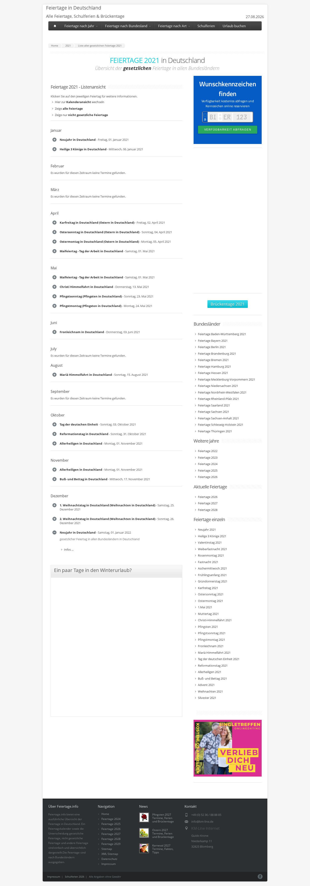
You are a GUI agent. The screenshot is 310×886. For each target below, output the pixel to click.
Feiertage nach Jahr (79, 26)
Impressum (108, 864)
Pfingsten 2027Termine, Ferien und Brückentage (163, 818)
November (60, 460)
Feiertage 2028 (111, 839)
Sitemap (106, 849)
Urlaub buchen (234, 26)
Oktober (58, 415)
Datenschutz (109, 859)
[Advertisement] (228, 223)
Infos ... (69, 549)
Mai (54, 267)
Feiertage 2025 (111, 824)
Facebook (260, 876)
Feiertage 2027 (111, 834)
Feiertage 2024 (111, 819)
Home (105, 814)
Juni (54, 322)
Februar (57, 165)
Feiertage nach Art (172, 26)
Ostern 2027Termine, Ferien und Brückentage (163, 833)
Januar (56, 130)
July (54, 348)
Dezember (59, 495)
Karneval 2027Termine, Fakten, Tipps (162, 849)
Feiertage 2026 (111, 829)
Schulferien (206, 26)
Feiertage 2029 (111, 844)
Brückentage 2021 (228, 304)
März (55, 189)
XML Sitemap (109, 854)
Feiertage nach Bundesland (126, 26)
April (55, 213)
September (60, 391)
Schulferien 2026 (74, 876)
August (57, 365)
